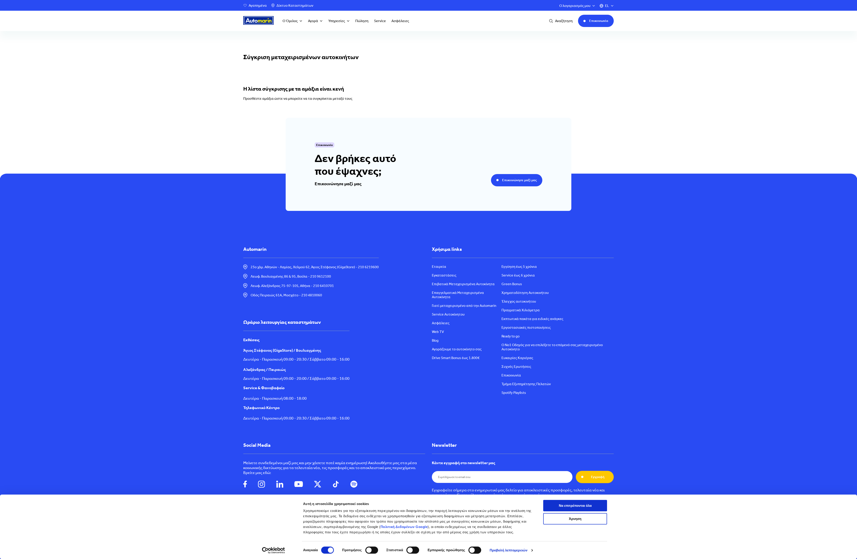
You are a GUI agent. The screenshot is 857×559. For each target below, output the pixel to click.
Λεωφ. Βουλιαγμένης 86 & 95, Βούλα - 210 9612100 (291, 276)
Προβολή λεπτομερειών (508, 550)
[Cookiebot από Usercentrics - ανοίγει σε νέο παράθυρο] (273, 550)
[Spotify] (353, 484)
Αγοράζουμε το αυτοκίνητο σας (457, 349)
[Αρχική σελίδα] (258, 21)
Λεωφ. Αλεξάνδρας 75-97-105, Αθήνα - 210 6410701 (292, 286)
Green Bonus (511, 284)
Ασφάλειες (400, 21)
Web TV (438, 332)
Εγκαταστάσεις (444, 275)
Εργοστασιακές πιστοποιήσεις (526, 327)
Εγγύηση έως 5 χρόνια (519, 266)
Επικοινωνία (511, 375)
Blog (435, 340)
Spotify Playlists (513, 393)
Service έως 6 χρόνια (518, 275)
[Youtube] (298, 484)
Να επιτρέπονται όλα (575, 505)
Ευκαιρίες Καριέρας (517, 358)
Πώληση (361, 21)
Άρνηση (575, 519)
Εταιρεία (439, 266)
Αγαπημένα (258, 5)
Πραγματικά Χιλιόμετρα (520, 310)
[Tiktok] (335, 484)
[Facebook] (245, 484)
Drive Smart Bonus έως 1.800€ (456, 358)
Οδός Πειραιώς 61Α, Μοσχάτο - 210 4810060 (286, 295)
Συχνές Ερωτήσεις (516, 366)
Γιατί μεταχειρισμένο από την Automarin (464, 305)
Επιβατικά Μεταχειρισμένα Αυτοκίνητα (463, 284)
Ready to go (510, 336)
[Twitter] (317, 484)
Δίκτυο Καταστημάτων (295, 5)
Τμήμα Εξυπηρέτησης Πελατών (526, 384)
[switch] (371, 550)
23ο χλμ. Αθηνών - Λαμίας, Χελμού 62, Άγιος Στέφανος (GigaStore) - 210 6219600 (315, 267)
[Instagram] (261, 484)
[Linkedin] (279, 484)
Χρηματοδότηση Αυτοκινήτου (525, 293)
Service (380, 21)
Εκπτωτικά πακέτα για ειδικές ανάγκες (532, 319)
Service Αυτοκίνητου (448, 314)
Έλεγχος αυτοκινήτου (518, 301)
